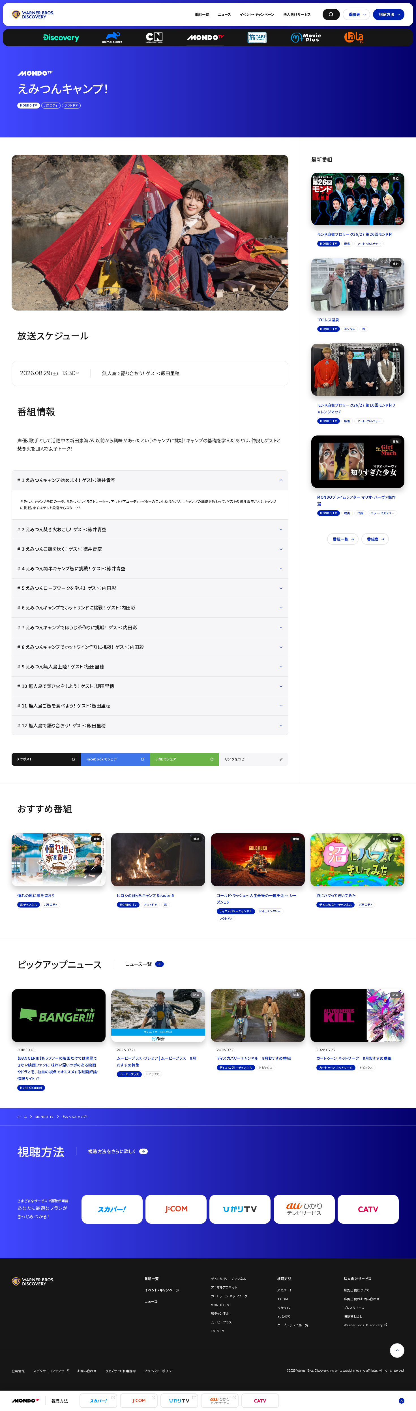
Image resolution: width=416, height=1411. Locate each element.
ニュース (224, 14)
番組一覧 (202, 14)
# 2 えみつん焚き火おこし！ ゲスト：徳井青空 (62, 529)
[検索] (331, 14)
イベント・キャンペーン (257, 14)
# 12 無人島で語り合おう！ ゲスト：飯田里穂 (61, 725)
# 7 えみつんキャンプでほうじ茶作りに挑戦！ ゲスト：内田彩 (77, 627)
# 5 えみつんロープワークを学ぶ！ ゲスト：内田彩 (66, 588)
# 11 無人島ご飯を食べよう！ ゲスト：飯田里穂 (63, 705)
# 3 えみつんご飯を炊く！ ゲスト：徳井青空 (59, 548)
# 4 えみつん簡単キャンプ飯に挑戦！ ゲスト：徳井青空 (71, 568)
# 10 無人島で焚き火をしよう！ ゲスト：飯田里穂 (65, 686)
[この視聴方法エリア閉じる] (401, 1400)
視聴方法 (386, 14)
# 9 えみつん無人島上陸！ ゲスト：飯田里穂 (60, 666)
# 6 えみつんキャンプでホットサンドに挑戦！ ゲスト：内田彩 (76, 607)
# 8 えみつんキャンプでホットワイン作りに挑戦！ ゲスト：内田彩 (80, 646)
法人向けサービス (297, 14)
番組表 (354, 14)
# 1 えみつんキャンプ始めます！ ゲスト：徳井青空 (66, 480)
